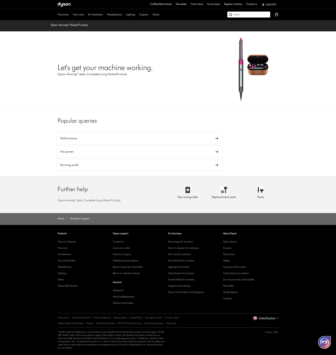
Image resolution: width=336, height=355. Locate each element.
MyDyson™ (118, 290)
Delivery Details (120, 317)
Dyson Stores (230, 241)
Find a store (197, 4)
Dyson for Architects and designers (186, 292)
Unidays (227, 298)
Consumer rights (171, 317)
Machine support (122, 254)
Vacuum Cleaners (67, 241)
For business (213, 4)
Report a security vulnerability (128, 266)
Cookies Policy (136, 317)
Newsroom (229, 254)
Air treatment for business (181, 260)
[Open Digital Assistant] (324, 342)
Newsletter (181, 4)
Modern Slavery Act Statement (70, 323)
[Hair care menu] (85, 14)
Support (143, 14)
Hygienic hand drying (179, 285)
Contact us (251, 4)
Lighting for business (178, 266)
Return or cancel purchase (126, 273)
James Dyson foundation (236, 273)
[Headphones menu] (123, 14)
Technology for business (180, 241)
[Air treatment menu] (104, 14)
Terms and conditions (81, 317)
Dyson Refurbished (67, 285)
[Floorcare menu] (70, 14)
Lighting (130, 14)
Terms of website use (101, 317)
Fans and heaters (67, 260)
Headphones (114, 14)
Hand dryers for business (181, 273)
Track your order (121, 248)
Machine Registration (124, 296)
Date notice (171, 323)
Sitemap (89, 323)
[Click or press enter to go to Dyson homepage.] (64, 4)
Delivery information (123, 303)
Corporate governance (153, 323)
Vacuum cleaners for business (183, 248)
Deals (156, 14)
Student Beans (230, 292)
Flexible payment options (125, 260)
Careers (227, 248)
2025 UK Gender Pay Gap (129, 323)
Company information (234, 266)
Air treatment (95, 14)
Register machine (233, 4)
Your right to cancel (153, 317)
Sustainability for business (181, 279)
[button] (265, 318)
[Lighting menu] (137, 14)
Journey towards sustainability (238, 279)
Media (226, 260)
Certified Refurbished (161, 4)
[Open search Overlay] (248, 15)
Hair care (78, 14)
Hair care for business (179, 254)
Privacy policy (63, 317)
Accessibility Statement (105, 323)
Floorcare (63, 14)
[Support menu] (150, 14)
